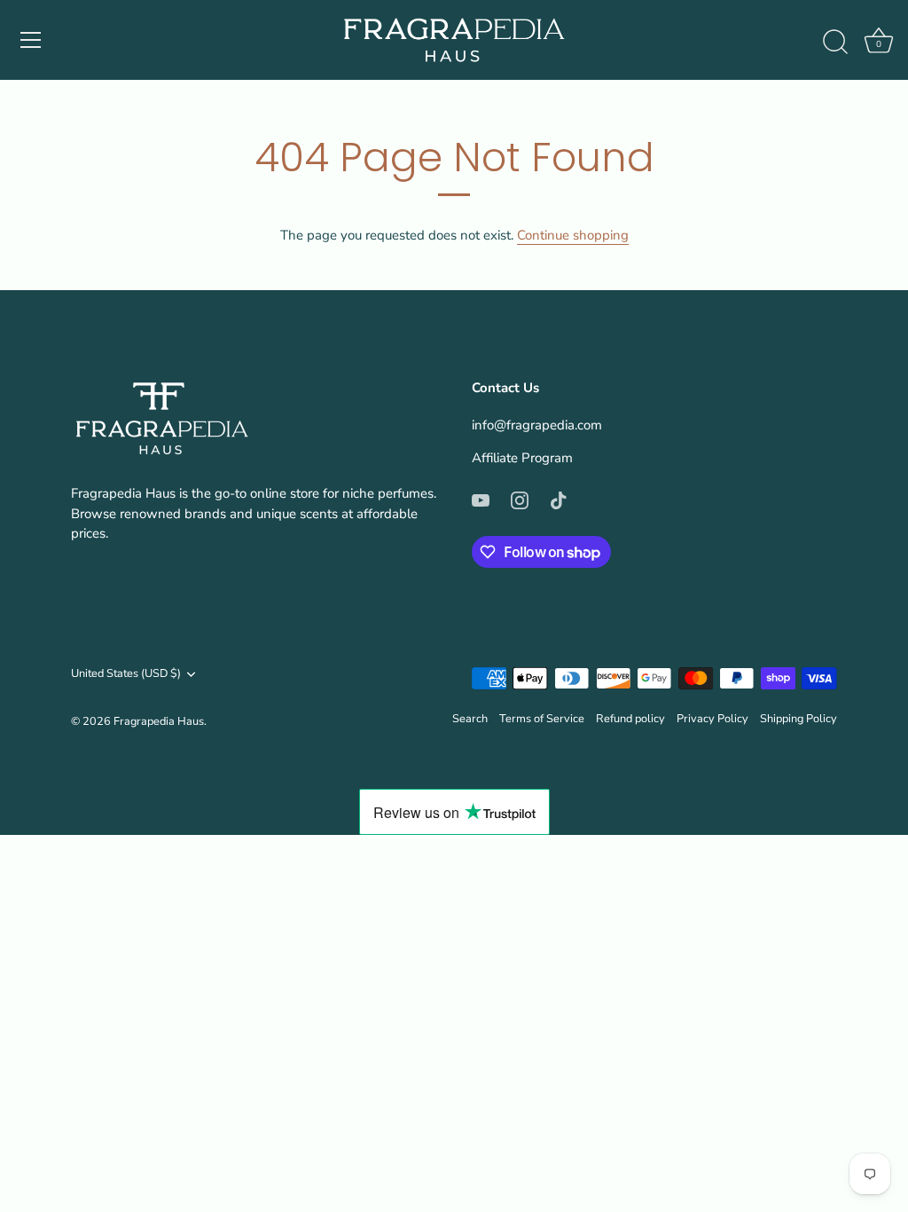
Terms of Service (541, 719)
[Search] (835, 42)
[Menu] (31, 39)
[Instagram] (519, 499)
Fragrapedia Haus (159, 721)
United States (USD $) (126, 674)
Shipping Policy (798, 719)
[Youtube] (480, 499)
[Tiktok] (559, 499)
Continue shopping (573, 235)
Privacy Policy (712, 719)
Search (470, 719)
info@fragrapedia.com (537, 425)
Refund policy (630, 719)
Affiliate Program (522, 458)
